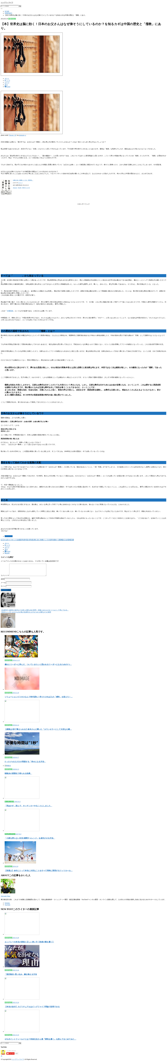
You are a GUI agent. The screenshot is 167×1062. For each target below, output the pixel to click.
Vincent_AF (12, 135)
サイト (3, 586)
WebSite (7, 903)
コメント (5, 575)
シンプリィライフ (7, 2)
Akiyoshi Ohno (5, 896)
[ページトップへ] (1, 1056)
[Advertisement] (83, 222)
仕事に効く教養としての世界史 (43, 540)
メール (3, 582)
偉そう (56, 540)
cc (25, 135)
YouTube (7, 905)
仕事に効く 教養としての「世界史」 (23, 180)
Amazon (15, 187)
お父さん (4, 540)
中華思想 (17, 275)
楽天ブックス (26, 187)
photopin (21, 135)
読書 (72, 540)
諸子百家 (34, 331)
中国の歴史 (28, 540)
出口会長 (66, 540)
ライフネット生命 (13, 540)
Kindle (20, 187)
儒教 (60, 540)
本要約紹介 (8, 536)
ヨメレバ (20, 182)
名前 (2, 579)
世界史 (22, 540)
